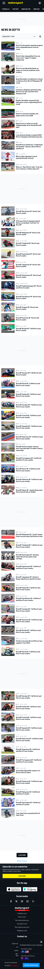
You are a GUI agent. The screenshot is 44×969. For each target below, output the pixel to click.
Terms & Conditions (10, 962)
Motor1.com (22, 917)
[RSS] (33, 901)
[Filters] (40, 36)
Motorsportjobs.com (22, 920)
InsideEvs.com (22, 913)
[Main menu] (4, 3)
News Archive (22, 861)
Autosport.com (22, 924)
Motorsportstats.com (22, 927)
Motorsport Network (17, 965)
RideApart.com (22, 930)
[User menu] (40, 3)
